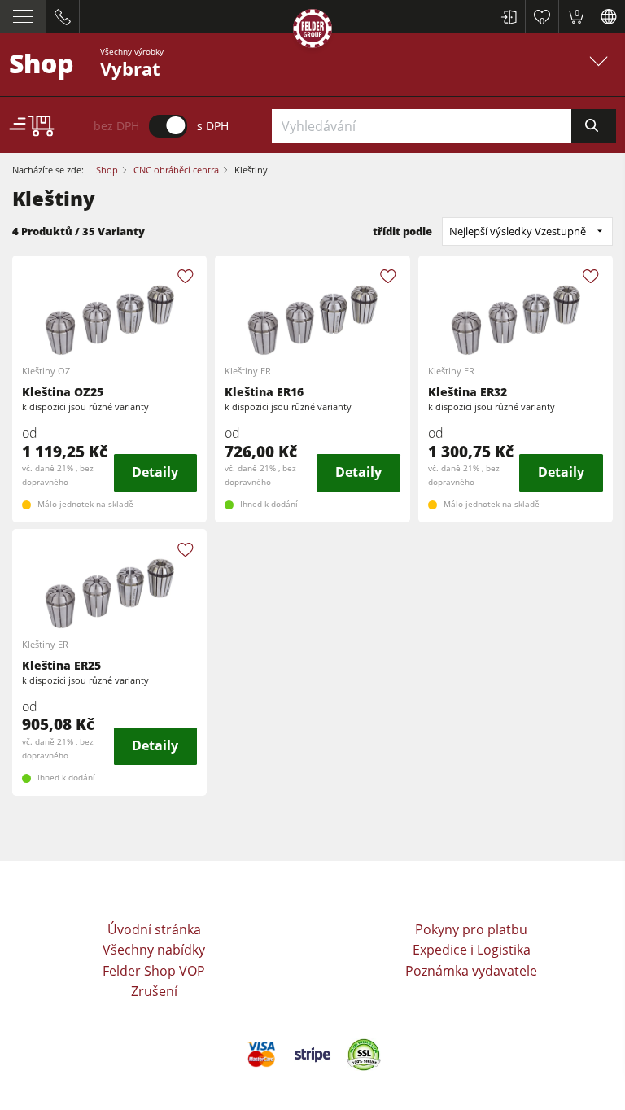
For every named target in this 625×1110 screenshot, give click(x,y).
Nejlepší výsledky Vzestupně (517, 231)
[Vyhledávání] (593, 126)
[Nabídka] (23, 16)
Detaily (155, 472)
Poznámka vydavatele (471, 971)
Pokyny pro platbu (471, 929)
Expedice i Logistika (472, 950)
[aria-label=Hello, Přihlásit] (508, 16)
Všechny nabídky (154, 950)
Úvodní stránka (154, 929)
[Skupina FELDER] (312, 31)
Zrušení (154, 991)
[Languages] (608, 16)
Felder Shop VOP (154, 971)
